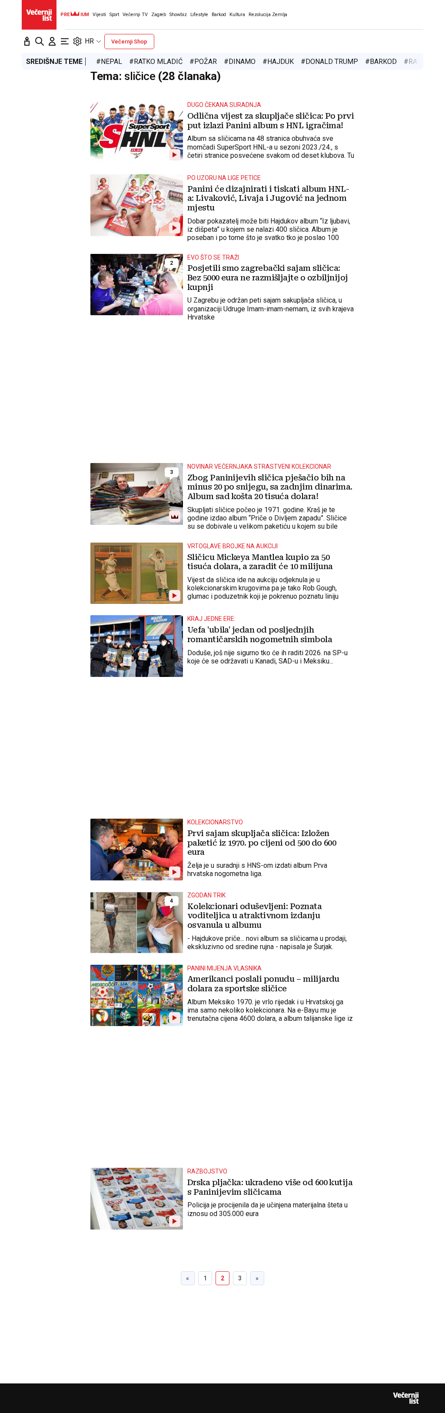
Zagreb (158, 14)
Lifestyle (199, 14)
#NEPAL (109, 61)
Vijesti (99, 14)
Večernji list (406, 1398)
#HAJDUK (278, 61)
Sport (114, 14)
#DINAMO (240, 61)
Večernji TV (135, 14)
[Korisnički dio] (52, 41)
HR (89, 41)
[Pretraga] (39, 41)
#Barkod (381, 61)
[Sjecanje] (27, 41)
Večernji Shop (129, 41)
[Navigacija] (65, 41)
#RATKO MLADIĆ (156, 61)
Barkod (219, 14)
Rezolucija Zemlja (268, 14)
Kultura (237, 14)
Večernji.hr (39, 15)
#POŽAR (203, 61)
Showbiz (177, 14)
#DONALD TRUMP (329, 61)
